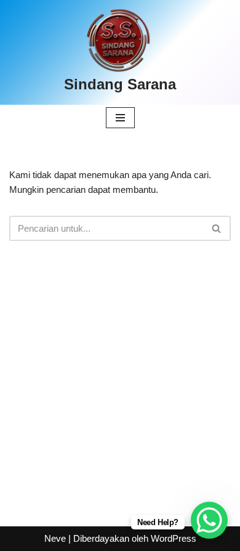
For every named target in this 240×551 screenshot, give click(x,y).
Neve (55, 538)
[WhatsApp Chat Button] (209, 520)
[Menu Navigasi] (120, 117)
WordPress (173, 538)
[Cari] (217, 228)
